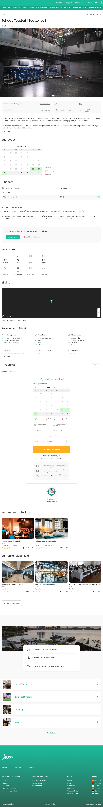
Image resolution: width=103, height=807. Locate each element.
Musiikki (31, 8)
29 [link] (16, 153)
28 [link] (10, 153)
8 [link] (33, 157)
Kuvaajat (67, 8)
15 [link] (33, 161)
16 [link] (39, 161)
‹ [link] (4, 147)
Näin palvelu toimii (39, 780)
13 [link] (21, 161)
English (32, 768)
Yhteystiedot (37, 786)
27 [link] (4, 153)
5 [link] (33, 173)
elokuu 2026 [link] (21, 147)
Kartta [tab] (11, 26)
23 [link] (39, 165)
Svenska (18, 768)
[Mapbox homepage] (6, 316)
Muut (97, 793)
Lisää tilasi (5, 786)
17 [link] (4, 165)
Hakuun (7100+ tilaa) (12, 603)
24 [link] (4, 169)
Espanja (98, 780)
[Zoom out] (98, 312)
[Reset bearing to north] (98, 315)
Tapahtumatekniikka (55, 8)
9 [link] (38, 157)
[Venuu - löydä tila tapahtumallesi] (5, 3)
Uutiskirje (70, 788)
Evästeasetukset (8, 804)
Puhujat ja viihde (41, 8)
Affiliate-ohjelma (73, 793)
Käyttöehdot (50, 804)
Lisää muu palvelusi (9, 791)
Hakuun (5, 14)
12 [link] (16, 161)
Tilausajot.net (72, 791)
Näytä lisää (6, 131)
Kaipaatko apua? (38, 783)
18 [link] (10, 165)
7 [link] (27, 157)
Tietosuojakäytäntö (93, 804)
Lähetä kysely (53, 449)
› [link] (67, 387)
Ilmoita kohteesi (94, 3)
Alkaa (39, 430)
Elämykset (16, 8)
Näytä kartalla (45, 104)
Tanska (98, 783)
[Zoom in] (98, 309)
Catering (25, 8)
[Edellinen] (6, 528)
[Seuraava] (30, 528)
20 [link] (22, 165)
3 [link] (4, 157)
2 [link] (67, 394)
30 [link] (22, 153)
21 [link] (27, 165)
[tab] (51, 197)
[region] (51, 303)
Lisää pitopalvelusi (9, 788)
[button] (3, 62)
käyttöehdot (47, 457)
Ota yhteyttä (12, 237)
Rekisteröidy (6, 780)
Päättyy (59, 430)
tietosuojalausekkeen (48, 459)
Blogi (69, 783)
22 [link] (33, 165)
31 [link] (27, 153)
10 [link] (4, 161)
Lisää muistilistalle (95, 14)
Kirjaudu (69, 3)
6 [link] (21, 157)
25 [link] (10, 169)
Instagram (71, 786)
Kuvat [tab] (4, 26)
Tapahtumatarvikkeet (79, 8)
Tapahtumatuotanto (94, 8)
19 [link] (16, 165)
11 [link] (10, 161)
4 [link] (10, 157)
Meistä (69, 780)
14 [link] (27, 161)
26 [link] (16, 169)
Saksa (97, 791)
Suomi (78, 3)
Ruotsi (97, 788)
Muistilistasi (60, 3)
